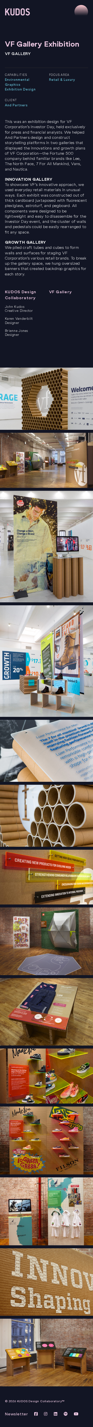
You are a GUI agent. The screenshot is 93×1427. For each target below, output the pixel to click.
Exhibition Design (20, 89)
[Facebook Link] (36, 1414)
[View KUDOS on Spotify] (66, 1414)
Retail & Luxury (62, 80)
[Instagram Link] (46, 1414)
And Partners (16, 105)
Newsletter (16, 1414)
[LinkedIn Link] (56, 1414)
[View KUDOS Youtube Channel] (76, 1414)
